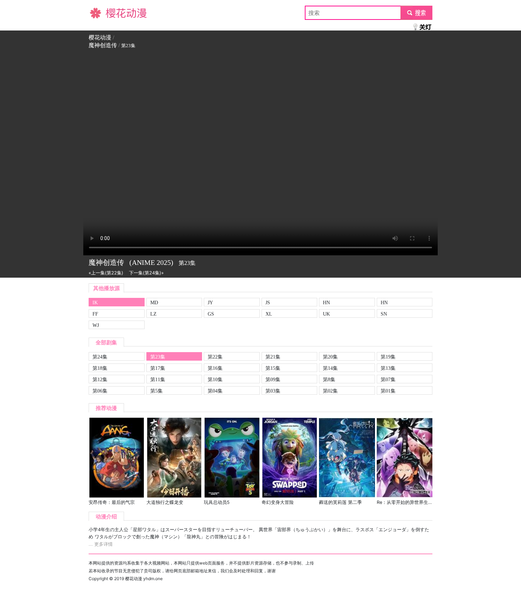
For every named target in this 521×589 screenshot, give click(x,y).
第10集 (215, 379)
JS (267, 302)
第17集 (157, 368)
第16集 (215, 368)
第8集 (329, 379)
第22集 (215, 357)
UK (326, 314)
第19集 (388, 357)
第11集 (157, 379)
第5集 (156, 391)
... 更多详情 (101, 544)
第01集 (388, 391)
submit (417, 12)
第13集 (388, 368)
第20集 (330, 357)
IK (95, 302)
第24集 (100, 357)
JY (210, 302)
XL (268, 314)
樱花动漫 (100, 12)
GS (211, 314)
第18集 (100, 368)
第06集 (100, 391)
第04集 (215, 391)
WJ (96, 325)
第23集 (157, 357)
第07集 (388, 379)
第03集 (272, 391)
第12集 (100, 379)
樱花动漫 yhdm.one (144, 578)
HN (326, 302)
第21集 (272, 357)
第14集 (330, 368)
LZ (153, 314)
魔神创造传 (103, 45)
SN (384, 314)
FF (95, 314)
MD (154, 302)
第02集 (330, 391)
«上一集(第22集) (106, 273)
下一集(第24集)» (146, 273)
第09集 (272, 379)
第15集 (272, 368)
